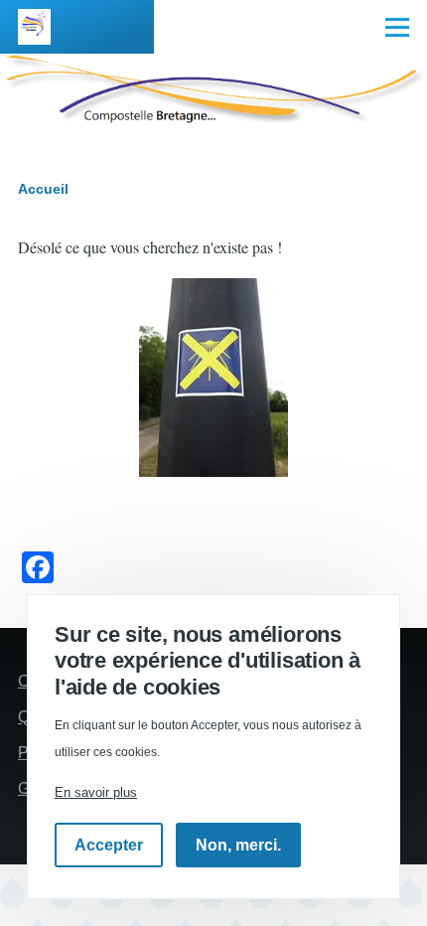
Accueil (43, 189)
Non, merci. (238, 845)
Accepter (108, 845)
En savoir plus (96, 792)
